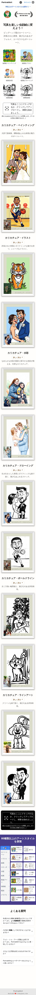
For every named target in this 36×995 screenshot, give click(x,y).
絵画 (2, 876)
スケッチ (4, 867)
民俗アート (4, 881)
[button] (21, 2)
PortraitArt (18, 991)
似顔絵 (3, 886)
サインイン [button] (28, 2)
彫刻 (2, 891)
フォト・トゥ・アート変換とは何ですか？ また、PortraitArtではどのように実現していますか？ (17, 941)
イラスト (4, 859)
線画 (2, 863)
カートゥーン (4, 853)
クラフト (4, 895)
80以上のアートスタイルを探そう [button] (17, 7)
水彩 (2, 871)
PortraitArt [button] (6, 2)
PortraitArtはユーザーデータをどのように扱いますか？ (17, 962)
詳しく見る (18, 130)
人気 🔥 (4, 848)
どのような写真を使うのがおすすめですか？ (17, 952)
